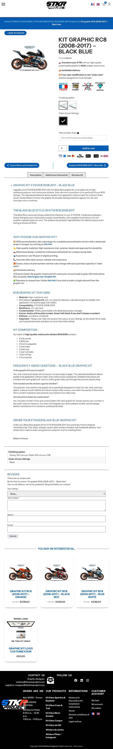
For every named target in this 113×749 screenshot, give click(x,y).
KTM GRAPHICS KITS (43, 21)
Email (10, 525)
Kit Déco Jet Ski (53, 725)
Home (7, 21)
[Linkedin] (81, 680)
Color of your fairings (69, 113)
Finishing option (66, 98)
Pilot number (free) (68, 132)
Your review (13, 498)
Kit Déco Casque (54, 720)
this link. (48, 244)
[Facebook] (75, 680)
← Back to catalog (15, 33)
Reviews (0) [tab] (77, 175)
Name (10, 515)
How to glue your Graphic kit (42, 276)
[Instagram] (87, 680)
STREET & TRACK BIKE (22, 21)
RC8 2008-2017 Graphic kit (67, 21)
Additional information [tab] (56, 175)
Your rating (13, 489)
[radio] (63, 105)
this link (52, 280)
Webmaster (78, 746)
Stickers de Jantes (55, 729)
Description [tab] (36, 175)
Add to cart (88, 148)
